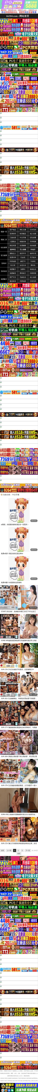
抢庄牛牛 (23, 253)
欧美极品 (23, 233)
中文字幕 (23, 237)
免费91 (22, 269)
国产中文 (13, 277)
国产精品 (13, 230)
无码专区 (4, 271)
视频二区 (4, 239)
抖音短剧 (13, 261)
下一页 (28, 850)
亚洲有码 (13, 233)
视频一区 (4, 232)
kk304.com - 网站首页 (17, 16)
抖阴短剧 (23, 281)
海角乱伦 (33, 269)
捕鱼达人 (13, 253)
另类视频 (33, 241)
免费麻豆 (13, 273)
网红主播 (23, 230)
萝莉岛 (33, 265)
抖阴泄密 (33, 273)
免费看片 (13, 269)
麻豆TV (23, 261)
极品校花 (13, 281)
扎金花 (23, 257)
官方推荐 (4, 255)
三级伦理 (13, 237)
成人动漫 (33, 233)
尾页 (18, 853)
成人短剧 (33, 277)
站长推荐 (4, 247)
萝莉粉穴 (23, 273)
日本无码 (33, 230)
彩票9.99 (13, 257)
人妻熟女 (13, 241)
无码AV (4, 263)
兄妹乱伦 (23, 277)
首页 (2, 850)
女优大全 (23, 265)
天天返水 (33, 257)
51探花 (33, 261)
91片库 (12, 265)
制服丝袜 (23, 241)
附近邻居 (13, 245)
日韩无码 (33, 281)
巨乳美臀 (33, 237)
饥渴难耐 (23, 245)
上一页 (9, 850)
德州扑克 (33, 253)
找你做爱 (33, 245)
